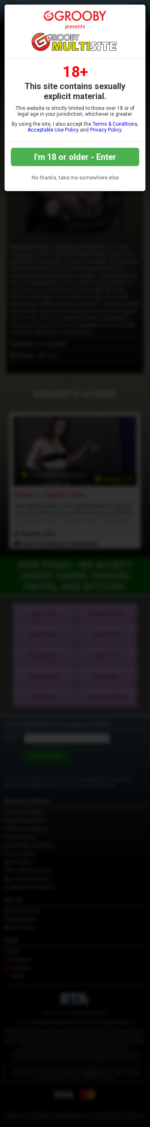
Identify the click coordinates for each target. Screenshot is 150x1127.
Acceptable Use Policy (53, 130)
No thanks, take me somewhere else (75, 177)
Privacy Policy (105, 130)
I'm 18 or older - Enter (75, 157)
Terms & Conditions (115, 124)
